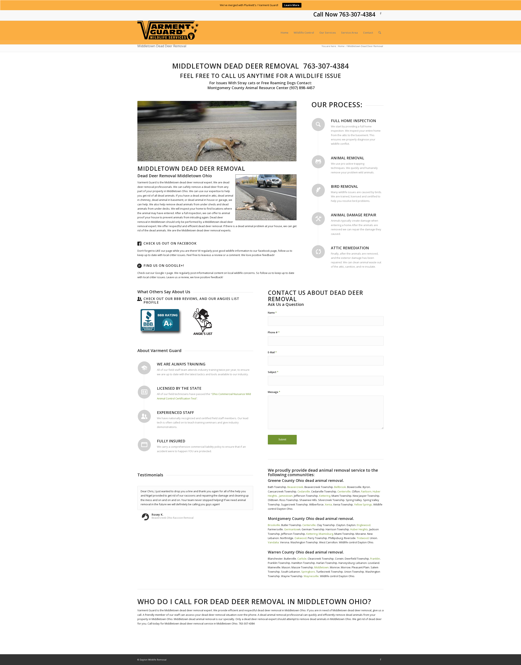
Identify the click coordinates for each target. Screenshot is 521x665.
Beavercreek (295, 487)
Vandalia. (273, 542)
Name (272, 312)
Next (287, 131)
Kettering (324, 496)
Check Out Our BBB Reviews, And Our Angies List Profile (191, 300)
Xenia (328, 504)
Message (274, 392)
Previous (146, 131)
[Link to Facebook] (381, 13)
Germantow (291, 529)
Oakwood (300, 538)
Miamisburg (326, 534)
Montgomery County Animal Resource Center (247, 87)
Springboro (308, 571)
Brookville (274, 525)
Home (341, 46)
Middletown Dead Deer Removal (161, 46)
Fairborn (365, 491)
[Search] (380, 32)
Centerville (344, 491)
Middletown (321, 567)
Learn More (291, 5)
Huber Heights (359, 529)
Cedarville (304, 491)
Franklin (375, 558)
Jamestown (286, 496)
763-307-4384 (357, 14)
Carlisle (301, 558)
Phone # (274, 332)
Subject (273, 372)
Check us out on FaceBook (170, 243)
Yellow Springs (363, 504)
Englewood (363, 525)
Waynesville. (311, 576)
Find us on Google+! (163, 265)
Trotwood (363, 538)
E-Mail (272, 352)
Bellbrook (340, 487)
